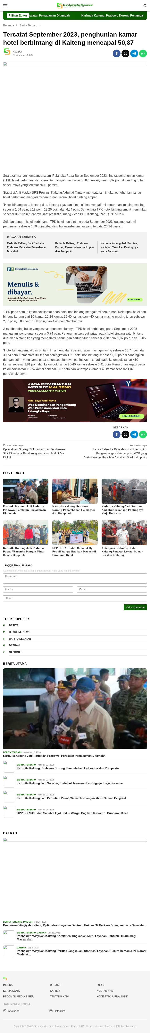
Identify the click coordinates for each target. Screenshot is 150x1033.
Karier (55, 990)
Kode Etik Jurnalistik (112, 996)
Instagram (59, 1010)
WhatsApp (13, 1010)
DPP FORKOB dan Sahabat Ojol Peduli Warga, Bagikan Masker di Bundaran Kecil (74, 551)
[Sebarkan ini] (117, 53)
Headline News (19, 632)
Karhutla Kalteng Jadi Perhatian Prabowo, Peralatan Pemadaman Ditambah (26, 247)
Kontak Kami (105, 990)
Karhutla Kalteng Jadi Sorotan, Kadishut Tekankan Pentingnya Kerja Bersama (119, 247)
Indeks (8, 985)
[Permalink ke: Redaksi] (9, 53)
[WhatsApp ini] (143, 53)
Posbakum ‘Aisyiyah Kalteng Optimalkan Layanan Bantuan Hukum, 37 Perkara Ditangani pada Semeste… (74, 925)
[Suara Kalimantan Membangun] (75, 5)
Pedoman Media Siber (18, 996)
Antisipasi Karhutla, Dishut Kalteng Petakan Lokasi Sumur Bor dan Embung (122, 551)
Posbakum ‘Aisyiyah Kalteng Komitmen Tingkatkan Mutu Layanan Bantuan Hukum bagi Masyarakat (76, 937)
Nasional (15, 652)
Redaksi (55, 985)
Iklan (100, 985)
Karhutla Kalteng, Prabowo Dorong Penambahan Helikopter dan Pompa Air (74, 247)
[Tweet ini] (125, 53)
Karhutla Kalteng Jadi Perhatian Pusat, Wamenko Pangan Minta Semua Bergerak (24, 551)
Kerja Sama (11, 990)
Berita (13, 625)
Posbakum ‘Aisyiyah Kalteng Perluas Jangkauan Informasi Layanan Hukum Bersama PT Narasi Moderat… (81, 952)
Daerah (14, 645)
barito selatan (20, 638)
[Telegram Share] (134, 53)
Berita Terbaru (12, 752)
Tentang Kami (59, 996)
